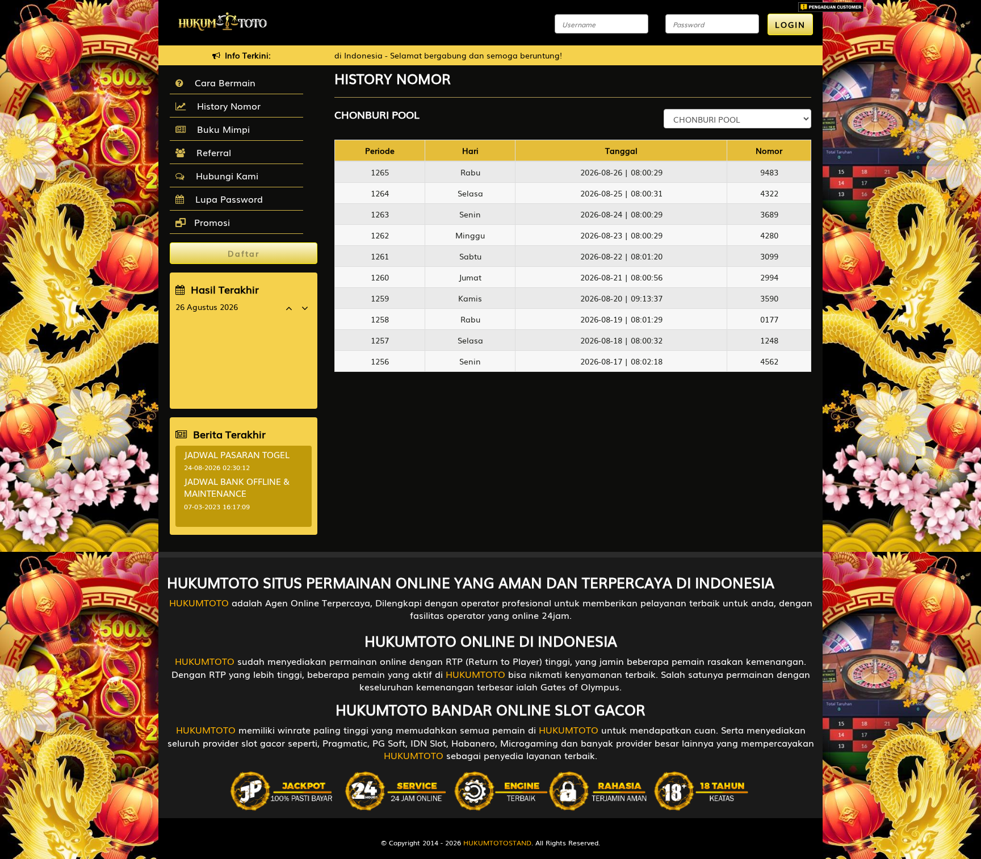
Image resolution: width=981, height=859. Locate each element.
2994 (769, 277)
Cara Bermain (222, 82)
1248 (769, 340)
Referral (211, 152)
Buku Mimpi (220, 129)
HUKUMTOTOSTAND (497, 842)
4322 (769, 193)
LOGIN (790, 24)
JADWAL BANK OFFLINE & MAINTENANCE (237, 487)
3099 (769, 256)
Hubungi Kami (224, 175)
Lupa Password (226, 199)
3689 (769, 214)
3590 (769, 298)
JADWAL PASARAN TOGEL (237, 454)
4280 (769, 235)
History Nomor (226, 105)
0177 (769, 319)
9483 (769, 172)
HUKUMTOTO (199, 602)
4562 (769, 361)
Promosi (210, 222)
